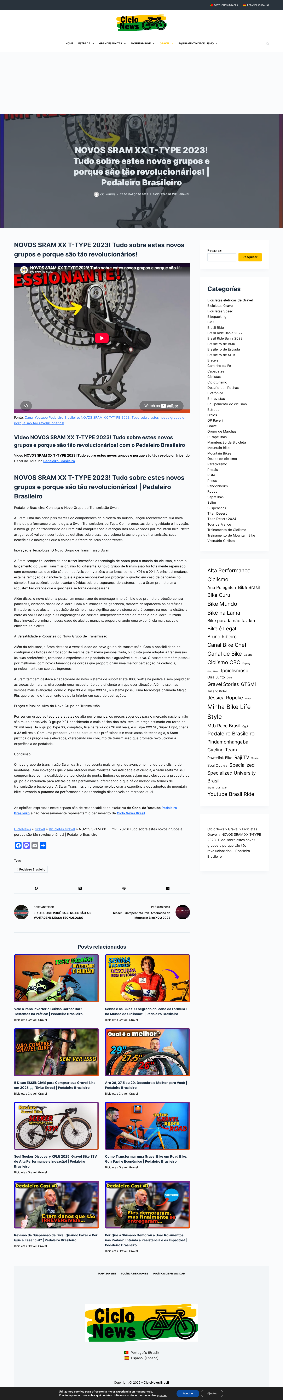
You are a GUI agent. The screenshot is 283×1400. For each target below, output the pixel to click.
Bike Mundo (222, 603)
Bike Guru (218, 595)
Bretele (212, 360)
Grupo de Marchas (221, 431)
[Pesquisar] (267, 43)
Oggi (245, 726)
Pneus (212, 481)
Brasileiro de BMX (221, 344)
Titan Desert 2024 (221, 519)
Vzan (224, 787)
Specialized (242, 765)
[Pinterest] (124, 888)
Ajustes (212, 1393)
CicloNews (22, 829)
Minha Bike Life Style (229, 711)
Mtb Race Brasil (223, 725)
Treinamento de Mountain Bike (231, 535)
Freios (212, 415)
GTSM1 (249, 684)
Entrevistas (216, 399)
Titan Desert (217, 513)
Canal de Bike (224, 653)
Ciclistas (214, 377)
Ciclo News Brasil (131, 813)
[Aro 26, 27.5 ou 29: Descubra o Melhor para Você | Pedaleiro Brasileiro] (147, 1052)
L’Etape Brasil (217, 437)
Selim (211, 502)
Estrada (84, 43)
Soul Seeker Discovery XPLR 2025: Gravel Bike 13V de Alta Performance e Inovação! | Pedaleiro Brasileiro (55, 1161)
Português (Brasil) (226, 5)
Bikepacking (216, 316)
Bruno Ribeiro (222, 636)
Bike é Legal (221, 628)
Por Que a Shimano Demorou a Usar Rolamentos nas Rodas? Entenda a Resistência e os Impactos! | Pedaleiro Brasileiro (146, 1240)
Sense (255, 758)
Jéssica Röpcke (225, 698)
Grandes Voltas (110, 43)
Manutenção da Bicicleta (226, 442)
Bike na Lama (223, 612)
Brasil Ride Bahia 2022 (225, 333)
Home (69, 43)
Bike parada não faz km (231, 620)
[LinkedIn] (168, 888)
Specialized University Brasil (231, 776)
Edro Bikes (213, 671)
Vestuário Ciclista (221, 541)
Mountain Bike (141, 43)
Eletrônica (215, 393)
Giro (229, 677)
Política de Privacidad (169, 1273)
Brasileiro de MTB (221, 355)
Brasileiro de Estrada (223, 349)
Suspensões (216, 508)
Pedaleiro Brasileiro (59, 461)
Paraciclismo (217, 464)
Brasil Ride (215, 327)
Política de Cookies (134, 1273)
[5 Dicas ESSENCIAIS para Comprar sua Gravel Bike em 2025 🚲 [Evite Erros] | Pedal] (56, 1052)
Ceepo (248, 654)
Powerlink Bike (219, 758)
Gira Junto (216, 677)
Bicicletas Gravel (165, 194)
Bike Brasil (249, 587)
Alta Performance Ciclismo (228, 574)
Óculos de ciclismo (222, 459)
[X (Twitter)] (80, 888)
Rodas (212, 491)
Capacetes (215, 371)
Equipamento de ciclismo (196, 43)
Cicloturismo (217, 382)
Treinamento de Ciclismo (226, 530)
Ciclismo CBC (223, 662)
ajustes (162, 1395)
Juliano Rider (217, 691)
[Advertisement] (141, 83)
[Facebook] (36, 888)
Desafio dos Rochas (223, 388)
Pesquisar (214, 250)
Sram (210, 787)
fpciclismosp (234, 670)
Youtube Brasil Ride (230, 794)
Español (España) (258, 5)
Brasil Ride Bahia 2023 (225, 338)
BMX (210, 322)
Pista (211, 475)
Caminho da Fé (219, 366)
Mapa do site (107, 1273)
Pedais (212, 470)
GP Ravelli (215, 420)
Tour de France (219, 524)
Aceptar (188, 1393)
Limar (248, 698)
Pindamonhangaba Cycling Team (227, 745)
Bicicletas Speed (220, 311)
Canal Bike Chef (227, 645)
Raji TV (241, 757)
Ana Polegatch (221, 587)
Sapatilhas (215, 497)
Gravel (165, 43)
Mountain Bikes (219, 453)
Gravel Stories (223, 684)
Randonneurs (217, 486)
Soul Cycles (217, 765)
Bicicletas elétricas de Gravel (230, 300)
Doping (246, 663)
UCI (218, 787)
